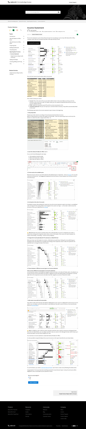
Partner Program (64, 414)
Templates (27, 409)
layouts (69, 174)
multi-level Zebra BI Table (46, 367)
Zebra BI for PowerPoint (13, 414)
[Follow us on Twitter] (75, 426)
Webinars (45, 409)
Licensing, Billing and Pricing (16, 61)
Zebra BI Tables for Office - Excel (15, 39)
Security (27, 416)
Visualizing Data (13, 49)
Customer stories (47, 416)
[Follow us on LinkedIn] (72, 426)
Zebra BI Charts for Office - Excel (15, 42)
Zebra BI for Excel (22, 21)
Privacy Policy (58, 425)
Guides (27, 412)
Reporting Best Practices (32, 21)
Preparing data (13, 45)
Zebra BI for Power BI (12, 409)
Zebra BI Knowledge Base (13, 21)
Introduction (12, 36)
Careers (62, 412)
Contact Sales (64, 418)
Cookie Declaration (65, 425)
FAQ (10, 63)
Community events (47, 414)
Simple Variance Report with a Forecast (68, 393)
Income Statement (41, 21)
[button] (33, 43)
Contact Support (72, 2)
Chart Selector (28, 414)
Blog (44, 412)
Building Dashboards (14, 47)
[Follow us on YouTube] (74, 426)
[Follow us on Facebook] (77, 426)
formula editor (35, 305)
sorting (45, 207)
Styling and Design (14, 59)
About (62, 409)
